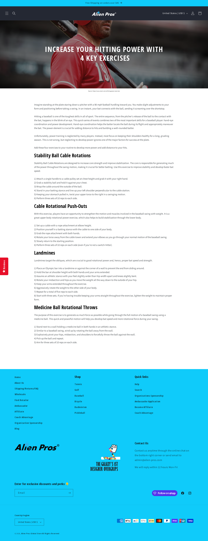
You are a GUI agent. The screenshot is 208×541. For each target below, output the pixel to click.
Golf (77, 389)
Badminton (81, 407)
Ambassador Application (147, 401)
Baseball (79, 395)
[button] (6, 13)
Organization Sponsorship (28, 422)
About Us (19, 382)
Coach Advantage (24, 417)
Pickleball (80, 412)
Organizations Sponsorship (149, 395)
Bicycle (78, 401)
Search (138, 389)
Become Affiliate (144, 407)
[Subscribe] (69, 493)
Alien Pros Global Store (31, 533)
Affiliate (19, 411)
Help (137, 384)
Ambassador (21, 405)
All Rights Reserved (50, 533)
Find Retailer (22, 400)
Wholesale (20, 394)
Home (17, 377)
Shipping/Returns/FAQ (27, 388)
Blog (17, 428)
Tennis (78, 384)
